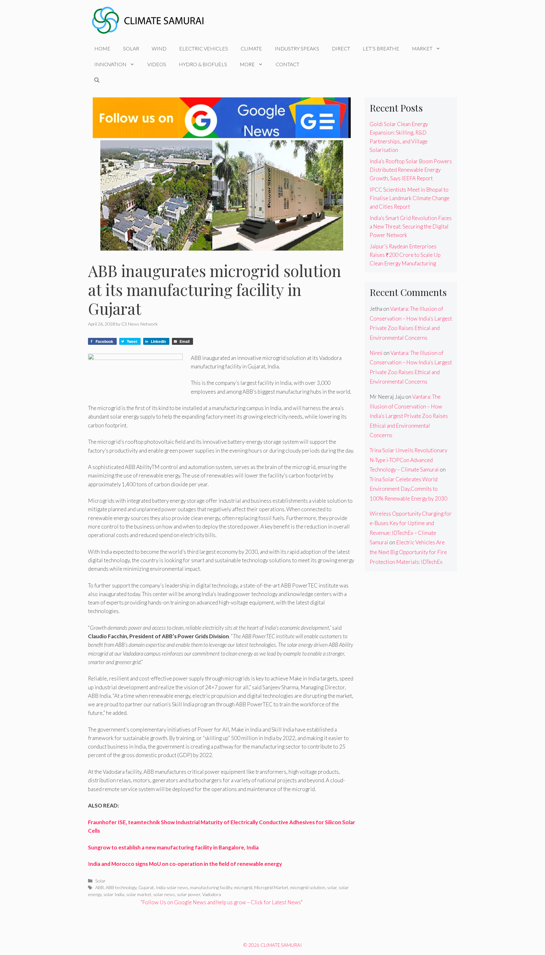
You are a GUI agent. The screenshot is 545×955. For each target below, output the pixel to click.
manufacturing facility (211, 887)
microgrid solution (307, 887)
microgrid (243, 887)
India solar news (172, 887)
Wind (159, 48)
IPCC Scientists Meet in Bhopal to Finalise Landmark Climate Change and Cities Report (409, 198)
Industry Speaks (297, 48)
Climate (251, 48)
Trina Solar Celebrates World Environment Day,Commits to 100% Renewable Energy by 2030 (408, 489)
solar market (138, 894)
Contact (287, 64)
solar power (188, 894)
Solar (131, 48)
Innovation (110, 64)
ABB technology (121, 887)
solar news (164, 894)
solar (332, 887)
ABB (99, 887)
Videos (156, 64)
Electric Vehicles (203, 48)
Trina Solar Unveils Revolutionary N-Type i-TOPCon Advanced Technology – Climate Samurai (408, 460)
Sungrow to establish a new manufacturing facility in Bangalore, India (173, 847)
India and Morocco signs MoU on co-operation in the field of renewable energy (185, 863)
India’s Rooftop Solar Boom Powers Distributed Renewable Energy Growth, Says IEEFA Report (411, 170)
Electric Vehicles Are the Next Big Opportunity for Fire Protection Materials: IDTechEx (408, 552)
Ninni (376, 353)
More (247, 64)
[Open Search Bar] (97, 80)
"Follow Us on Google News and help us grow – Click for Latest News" (221, 902)
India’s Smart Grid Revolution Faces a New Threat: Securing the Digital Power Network (411, 226)
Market (422, 48)
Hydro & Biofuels (203, 64)
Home (102, 48)
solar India (113, 894)
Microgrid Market (271, 887)
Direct (341, 48)
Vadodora (211, 894)
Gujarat (146, 887)
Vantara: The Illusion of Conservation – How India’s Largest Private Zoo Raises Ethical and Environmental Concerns (409, 415)
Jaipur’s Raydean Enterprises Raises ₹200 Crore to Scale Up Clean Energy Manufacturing (405, 255)
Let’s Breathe (381, 48)
